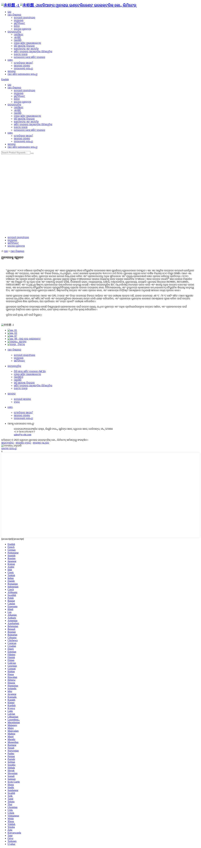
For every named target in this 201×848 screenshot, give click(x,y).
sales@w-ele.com (22, 434)
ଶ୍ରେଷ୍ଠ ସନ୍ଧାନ (41, 442)
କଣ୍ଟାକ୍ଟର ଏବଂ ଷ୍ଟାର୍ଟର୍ (26, 48)
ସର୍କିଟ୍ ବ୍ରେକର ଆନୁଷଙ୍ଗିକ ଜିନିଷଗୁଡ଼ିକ (33, 51)
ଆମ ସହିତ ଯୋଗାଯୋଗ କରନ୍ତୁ (23, 74)
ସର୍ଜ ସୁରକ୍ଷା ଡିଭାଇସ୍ (24, 45)
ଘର (9, 12)
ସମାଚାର (12, 71)
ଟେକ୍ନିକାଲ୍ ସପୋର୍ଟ (23, 62)
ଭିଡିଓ (16, 26)
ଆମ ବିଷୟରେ (14, 14)
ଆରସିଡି (18, 40)
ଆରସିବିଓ (18, 377)
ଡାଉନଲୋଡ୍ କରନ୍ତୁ (23, 68)
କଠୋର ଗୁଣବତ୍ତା (22, 28)
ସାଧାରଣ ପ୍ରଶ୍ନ (22, 65)
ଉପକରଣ (18, 20)
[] (32, 153)
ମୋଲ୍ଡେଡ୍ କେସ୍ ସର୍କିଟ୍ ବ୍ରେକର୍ (29, 57)
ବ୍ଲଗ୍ (17, 402)
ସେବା (10, 60)
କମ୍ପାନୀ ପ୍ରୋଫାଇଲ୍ (24, 17)
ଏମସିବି (17, 37)
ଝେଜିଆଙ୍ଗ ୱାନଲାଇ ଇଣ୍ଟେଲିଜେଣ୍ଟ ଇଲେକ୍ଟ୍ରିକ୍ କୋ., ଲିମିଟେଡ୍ (87, 5)
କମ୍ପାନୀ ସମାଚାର (22, 399)
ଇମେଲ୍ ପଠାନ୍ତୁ (9, 448)
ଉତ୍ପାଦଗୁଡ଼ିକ (14, 31)
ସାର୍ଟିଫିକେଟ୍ (19, 23)
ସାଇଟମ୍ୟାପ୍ (7, 442)
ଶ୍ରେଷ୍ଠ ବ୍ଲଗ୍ (23, 442)
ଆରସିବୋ (18, 34)
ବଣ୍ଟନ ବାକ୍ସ (20, 54)
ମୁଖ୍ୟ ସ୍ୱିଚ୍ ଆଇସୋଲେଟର (27, 43)
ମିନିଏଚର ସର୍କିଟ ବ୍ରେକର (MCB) (30, 371)
